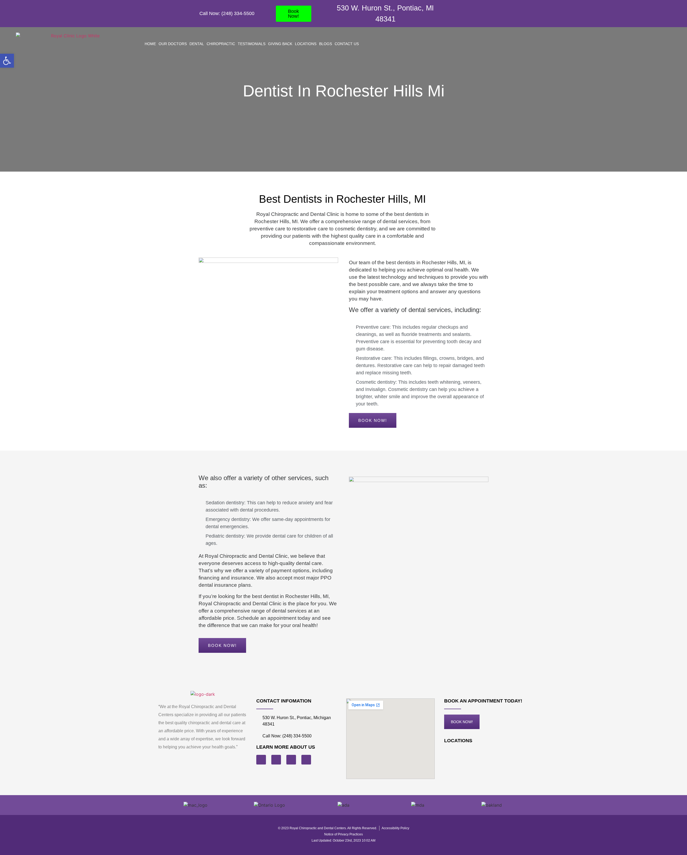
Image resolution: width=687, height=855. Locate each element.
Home (150, 44)
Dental (196, 44)
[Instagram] (490, 13)
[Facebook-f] (478, 13)
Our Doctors (173, 44)
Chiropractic (221, 44)
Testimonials (251, 44)
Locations (305, 44)
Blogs (325, 44)
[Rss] (276, 760)
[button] (7, 61)
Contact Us (347, 44)
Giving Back (280, 44)
